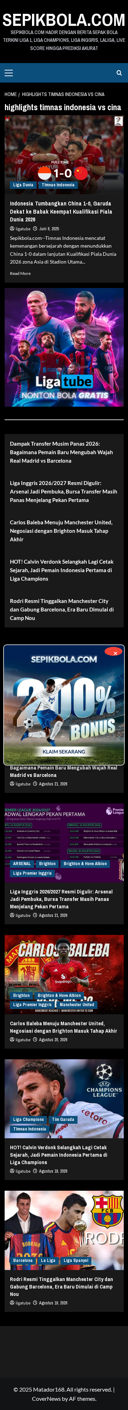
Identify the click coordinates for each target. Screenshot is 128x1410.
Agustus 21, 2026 (53, 784)
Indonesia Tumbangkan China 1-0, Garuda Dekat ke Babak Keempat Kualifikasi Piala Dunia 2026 (61, 211)
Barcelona (23, 1260)
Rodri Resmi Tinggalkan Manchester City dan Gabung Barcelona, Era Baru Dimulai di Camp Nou (62, 609)
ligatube (23, 229)
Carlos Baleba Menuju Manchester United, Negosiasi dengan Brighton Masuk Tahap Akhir (61, 530)
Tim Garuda (63, 1119)
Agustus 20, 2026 (53, 1040)
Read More (20, 273)
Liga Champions (28, 1119)
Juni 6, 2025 (49, 229)
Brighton (47, 864)
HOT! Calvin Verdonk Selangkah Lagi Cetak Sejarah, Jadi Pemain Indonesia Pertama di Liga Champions (61, 570)
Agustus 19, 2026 (53, 1171)
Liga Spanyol (76, 1260)
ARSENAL (22, 864)
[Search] (119, 73)
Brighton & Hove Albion (85, 864)
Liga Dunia (23, 185)
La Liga (48, 1260)
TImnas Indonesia (58, 185)
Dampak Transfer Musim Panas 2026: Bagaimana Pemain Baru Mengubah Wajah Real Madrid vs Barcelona (61, 452)
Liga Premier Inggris (32, 873)
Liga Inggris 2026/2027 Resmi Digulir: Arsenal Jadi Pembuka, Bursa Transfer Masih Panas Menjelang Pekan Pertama (63, 491)
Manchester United (77, 1005)
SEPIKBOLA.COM (64, 19)
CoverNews (46, 1398)
